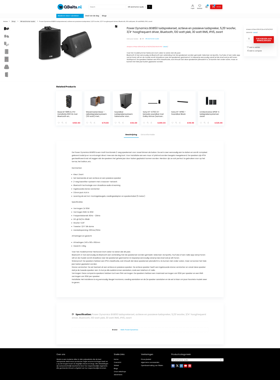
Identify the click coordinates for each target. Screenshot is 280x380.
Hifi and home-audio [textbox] (196, 360)
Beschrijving (131, 134)
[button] (116, 26)
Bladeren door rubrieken (68, 15)
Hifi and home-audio (27, 21)
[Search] (149, 7)
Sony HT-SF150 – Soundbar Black (178, 113)
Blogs (104, 15)
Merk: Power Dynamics (129, 330)
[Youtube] (185, 366)
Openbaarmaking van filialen (152, 365)
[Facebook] (173, 366)
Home (5, 21)
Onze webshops (120, 371)
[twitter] (177, 366)
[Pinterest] (189, 366)
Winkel (116, 365)
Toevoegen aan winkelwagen (264, 40)
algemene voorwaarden (150, 362)
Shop (13, 21)
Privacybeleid (146, 359)
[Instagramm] (181, 366)
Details (165, 47)
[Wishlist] (199, 6)
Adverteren (118, 375)
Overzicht (117, 362)
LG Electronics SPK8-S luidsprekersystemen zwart (209, 114)
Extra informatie (148, 134)
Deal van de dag (92, 15)
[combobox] (197, 359)
